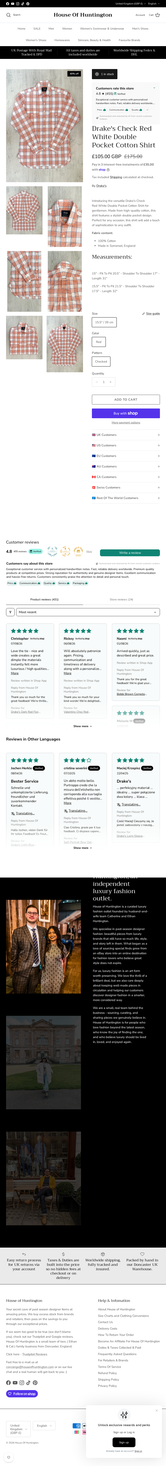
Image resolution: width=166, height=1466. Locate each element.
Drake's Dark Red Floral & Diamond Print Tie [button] (26, 712)
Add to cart (125, 400)
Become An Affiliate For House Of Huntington (129, 1341)
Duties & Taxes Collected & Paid (119, 1348)
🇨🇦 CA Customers (104, 477)
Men (51, 29)
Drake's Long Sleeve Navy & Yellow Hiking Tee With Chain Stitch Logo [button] (130, 836)
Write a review (130, 553)
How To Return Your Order (116, 1335)
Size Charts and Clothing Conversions (123, 1316)
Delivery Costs (107, 1329)
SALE (36, 29)
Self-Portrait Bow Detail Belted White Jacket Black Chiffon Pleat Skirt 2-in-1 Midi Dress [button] (79, 842)
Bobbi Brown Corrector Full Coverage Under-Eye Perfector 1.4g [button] (131, 694)
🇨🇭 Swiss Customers (106, 487)
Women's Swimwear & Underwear (102, 29)
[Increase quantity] (111, 382)
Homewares (62, 40)
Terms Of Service (109, 1367)
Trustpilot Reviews (34, 1354)
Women (67, 29)
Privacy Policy (107, 1386)
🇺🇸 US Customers (104, 445)
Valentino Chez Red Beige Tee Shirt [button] (76, 712)
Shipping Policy (108, 1380)
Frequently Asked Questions (117, 1354)
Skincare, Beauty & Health (94, 40)
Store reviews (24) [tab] (121, 599)
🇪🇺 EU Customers (104, 456)
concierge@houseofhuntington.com (30, 1367)
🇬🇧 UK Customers (104, 435)
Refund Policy (107, 1373)
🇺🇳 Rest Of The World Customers (115, 498)
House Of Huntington (26, 1442)
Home (21, 29)
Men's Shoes (140, 29)
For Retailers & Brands (113, 1360)
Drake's (101, 186)
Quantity (98, 373)
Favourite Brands (129, 40)
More (89, 551)
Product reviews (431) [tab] (44, 599)
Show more (80, 726)
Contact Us (105, 1322)
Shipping (116, 177)
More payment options (126, 422)
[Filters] (10, 612)
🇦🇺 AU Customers (104, 466)
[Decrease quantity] (95, 382)
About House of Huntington (116, 1309)
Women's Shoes (36, 40)
